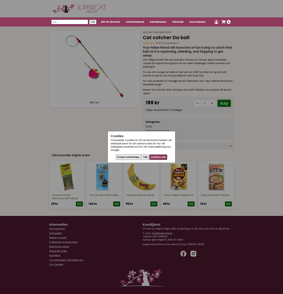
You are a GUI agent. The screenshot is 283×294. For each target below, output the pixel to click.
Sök (93, 22)
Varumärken (197, 21)
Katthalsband (135, 21)
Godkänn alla (158, 157)
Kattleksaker (158, 21)
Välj (145, 157)
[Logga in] (216, 22)
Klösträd (177, 21)
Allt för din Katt (110, 21)
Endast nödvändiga (128, 157)
